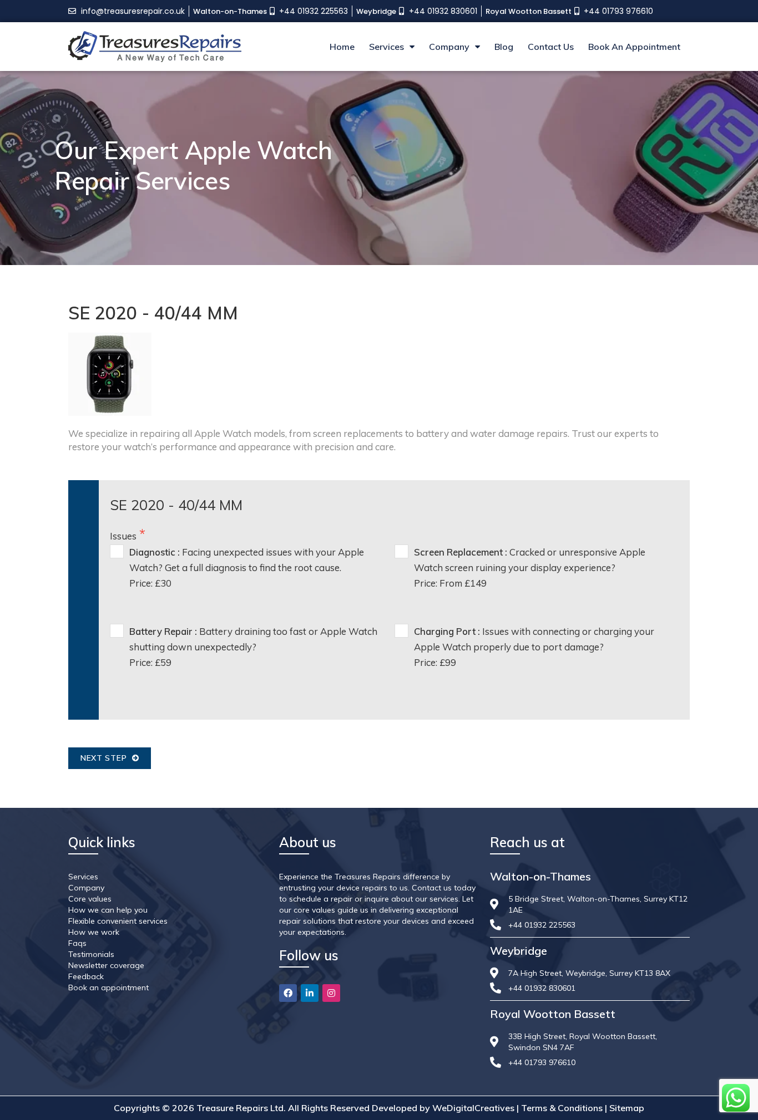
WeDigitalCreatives (473, 1107)
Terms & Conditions (562, 1107)
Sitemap (626, 1107)
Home (342, 46)
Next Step (106, 758)
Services (386, 46)
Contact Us (551, 46)
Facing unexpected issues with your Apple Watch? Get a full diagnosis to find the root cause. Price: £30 (246, 567)
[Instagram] (331, 993)
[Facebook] (288, 993)
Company (449, 46)
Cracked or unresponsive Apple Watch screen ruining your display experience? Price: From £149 (529, 567)
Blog (503, 46)
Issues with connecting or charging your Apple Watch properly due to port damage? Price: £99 (534, 646)
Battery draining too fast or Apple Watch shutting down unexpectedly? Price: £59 (253, 646)
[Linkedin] (310, 993)
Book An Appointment (634, 46)
